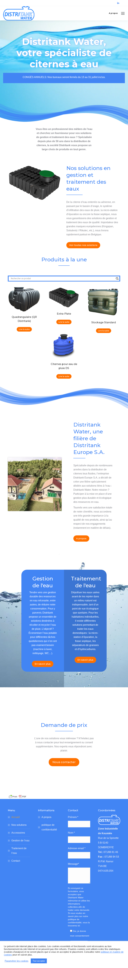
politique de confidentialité (49, 827)
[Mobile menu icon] (123, 13)
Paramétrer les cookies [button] (16, 961)
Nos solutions (19, 825)
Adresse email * (76, 848)
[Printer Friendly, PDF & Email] (17, 796)
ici (79, 925)
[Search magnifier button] (117, 278)
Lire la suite (24, 329)
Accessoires (18, 832)
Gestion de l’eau (20, 840)
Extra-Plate (64, 313)
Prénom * (73, 817)
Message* (73, 864)
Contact (15, 860)
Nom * (71, 832)
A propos (46, 817)
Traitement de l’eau (19, 850)
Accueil (15, 817)
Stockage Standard (103, 322)
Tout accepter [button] (39, 961)
